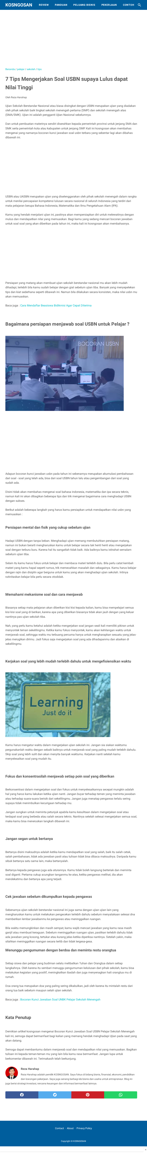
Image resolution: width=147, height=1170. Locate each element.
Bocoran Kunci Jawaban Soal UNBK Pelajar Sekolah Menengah (60, 999)
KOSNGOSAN (18, 5)
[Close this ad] (145, 1149)
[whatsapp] (120, 1094)
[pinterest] (87, 1094)
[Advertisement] (73, 40)
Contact (59, 1128)
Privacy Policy (84, 1128)
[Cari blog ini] (139, 5)
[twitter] (54, 1094)
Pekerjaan (109, 4)
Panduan (61, 4)
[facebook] (21, 1094)
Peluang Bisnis (84, 4)
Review (44, 4)
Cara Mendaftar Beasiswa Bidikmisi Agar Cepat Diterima (56, 305)
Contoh (128, 4)
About (70, 1128)
